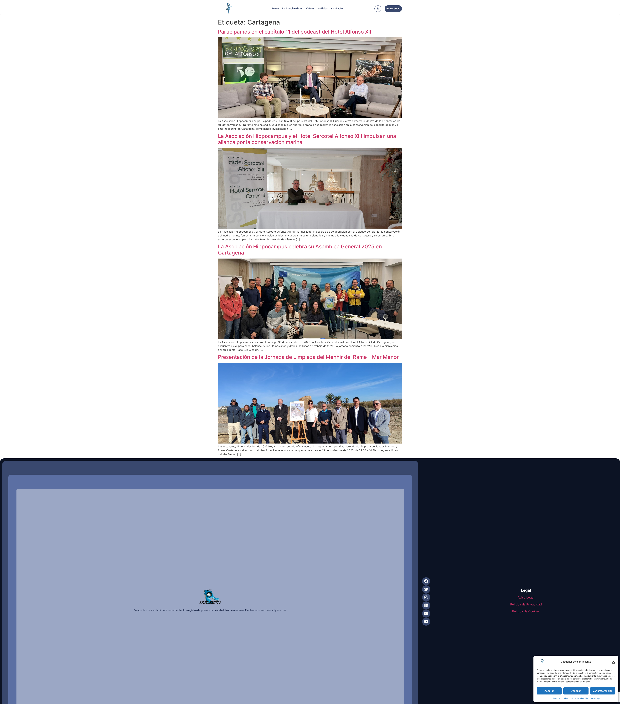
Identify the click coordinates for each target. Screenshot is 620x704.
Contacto (337, 8)
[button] (613, 661)
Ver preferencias (602, 690)
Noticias (323, 8)
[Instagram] (426, 597)
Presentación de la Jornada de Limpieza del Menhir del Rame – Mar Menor (308, 357)
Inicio (275, 8)
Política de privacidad (579, 698)
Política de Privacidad (526, 604)
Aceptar (549, 690)
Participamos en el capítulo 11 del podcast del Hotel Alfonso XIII (295, 32)
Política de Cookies (526, 611)
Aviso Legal (596, 698)
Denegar (576, 690)
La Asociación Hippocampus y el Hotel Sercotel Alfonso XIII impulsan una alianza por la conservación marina (307, 139)
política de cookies (559, 698)
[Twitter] (426, 589)
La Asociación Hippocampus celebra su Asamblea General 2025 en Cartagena (300, 249)
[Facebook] (426, 581)
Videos (310, 8)
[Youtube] (426, 622)
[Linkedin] (426, 605)
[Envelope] (426, 613)
